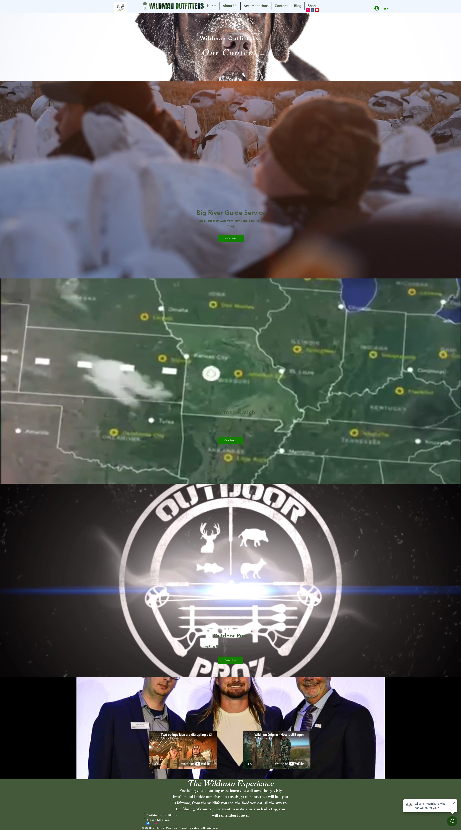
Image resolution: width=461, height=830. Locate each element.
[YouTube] (317, 10)
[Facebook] (312, 10)
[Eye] (120, 7)
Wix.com (212, 827)
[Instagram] (308, 10)
